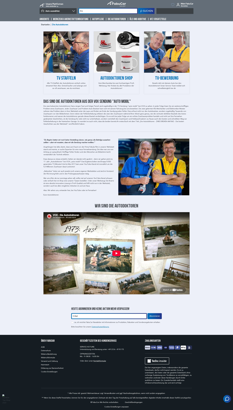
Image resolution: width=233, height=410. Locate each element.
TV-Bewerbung (167, 77)
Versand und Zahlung (49, 361)
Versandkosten (110, 393)
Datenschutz (46, 351)
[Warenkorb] (174, 11)
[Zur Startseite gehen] (116, 4)
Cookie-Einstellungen (49, 372)
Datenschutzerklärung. (100, 327)
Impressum (45, 365)
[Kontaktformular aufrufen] (227, 398)
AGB (43, 347)
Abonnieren (154, 316)
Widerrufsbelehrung (49, 354)
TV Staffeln (66, 77)
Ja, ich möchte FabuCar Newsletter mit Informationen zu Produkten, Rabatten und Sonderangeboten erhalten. (117, 322)
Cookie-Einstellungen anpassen (116, 407)
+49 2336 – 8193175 (116, 349)
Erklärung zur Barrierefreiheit (52, 368)
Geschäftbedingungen (133, 402)
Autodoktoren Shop (116, 77)
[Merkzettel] (172, 5)
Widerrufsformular (48, 358)
